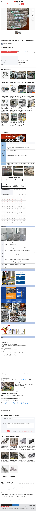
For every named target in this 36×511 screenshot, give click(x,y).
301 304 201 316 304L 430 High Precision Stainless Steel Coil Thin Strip (13, 94)
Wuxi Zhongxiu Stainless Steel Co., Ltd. (8, 43)
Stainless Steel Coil (29, 402)
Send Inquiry (9, 51)
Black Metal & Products (18, 487)
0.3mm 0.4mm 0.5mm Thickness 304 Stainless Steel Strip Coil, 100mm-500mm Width (21, 94)
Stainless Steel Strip (4, 403)
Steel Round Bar (25, 403)
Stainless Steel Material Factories (6, 494)
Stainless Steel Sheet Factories (28, 494)
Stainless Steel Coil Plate (5, 498)
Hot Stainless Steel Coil (23, 498)
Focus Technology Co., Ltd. (11, 508)
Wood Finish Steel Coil (5, 490)
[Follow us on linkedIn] (25, 506)
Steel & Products (15, 6)
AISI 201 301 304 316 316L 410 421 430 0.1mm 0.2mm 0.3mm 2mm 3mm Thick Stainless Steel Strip (31, 94)
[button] (1, 1)
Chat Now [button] (27, 51)
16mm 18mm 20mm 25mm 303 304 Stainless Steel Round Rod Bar (30, 461)
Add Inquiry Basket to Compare (18, 35)
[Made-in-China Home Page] (18, 2)
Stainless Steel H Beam (19, 403)
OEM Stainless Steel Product (10, 404)
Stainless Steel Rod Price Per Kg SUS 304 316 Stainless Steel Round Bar (22, 461)
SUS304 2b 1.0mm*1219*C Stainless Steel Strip (30, 108)
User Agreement (23, 508)
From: (5, 418)
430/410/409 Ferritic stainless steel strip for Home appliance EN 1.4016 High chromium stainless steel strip (4, 94)
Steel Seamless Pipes (13, 402)
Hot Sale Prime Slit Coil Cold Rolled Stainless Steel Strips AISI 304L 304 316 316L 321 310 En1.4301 (22, 81)
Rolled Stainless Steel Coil (14, 498)
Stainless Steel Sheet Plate (21, 402)
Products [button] (9, 4)
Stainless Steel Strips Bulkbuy (6, 501)
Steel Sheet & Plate (4, 487)
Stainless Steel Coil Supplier (25, 496)
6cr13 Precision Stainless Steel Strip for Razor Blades (13, 108)
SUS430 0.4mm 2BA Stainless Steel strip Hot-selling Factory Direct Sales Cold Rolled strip (22, 108)
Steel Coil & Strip (21, 6)
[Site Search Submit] (22, 4)
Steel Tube (8, 402)
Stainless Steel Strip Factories (6, 496)
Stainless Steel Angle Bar (11, 403)
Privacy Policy (32, 508)
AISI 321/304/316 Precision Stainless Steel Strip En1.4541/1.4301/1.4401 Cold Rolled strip (13, 122)
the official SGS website (23, 379)
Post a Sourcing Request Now (27, 431)
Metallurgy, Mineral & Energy (8, 6)
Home (2, 6)
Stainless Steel (11, 487)
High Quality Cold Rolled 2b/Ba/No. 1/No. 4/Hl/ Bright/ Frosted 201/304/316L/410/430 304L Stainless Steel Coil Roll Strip (4, 108)
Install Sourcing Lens (5, 506)
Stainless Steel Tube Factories (17, 494)
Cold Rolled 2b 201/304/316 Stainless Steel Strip (13, 81)
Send (8, 431)
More (2, 502)
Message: (4, 423)
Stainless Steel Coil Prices (16, 496)
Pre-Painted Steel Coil (13, 490)
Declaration (27, 508)
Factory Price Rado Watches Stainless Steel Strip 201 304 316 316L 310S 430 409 (30, 81)
